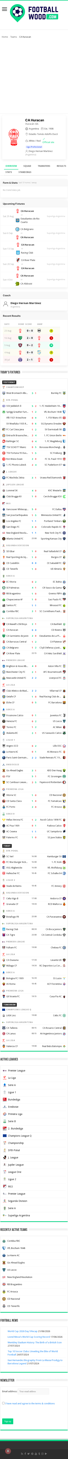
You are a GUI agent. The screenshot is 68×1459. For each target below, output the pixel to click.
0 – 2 (30, 345)
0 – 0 (30, 330)
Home (5, 37)
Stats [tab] (8, 172)
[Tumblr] (39, 1454)
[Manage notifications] (8, 1451)
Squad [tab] (27, 166)
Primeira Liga (15, 1114)
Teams (13, 37)
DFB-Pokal (14, 1150)
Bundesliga (14, 1099)
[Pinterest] (32, 1454)
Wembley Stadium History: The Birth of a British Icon (35, 1342)
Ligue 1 (12, 1092)
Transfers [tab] (44, 166)
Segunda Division (17, 1201)
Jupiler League (16, 1164)
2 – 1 (30, 359)
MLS (10, 1186)
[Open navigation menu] (4, 9)
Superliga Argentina (56, 216)
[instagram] (42, 1454)
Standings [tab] (24, 172)
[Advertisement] (34, 78)
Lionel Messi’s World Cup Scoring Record (29, 1337)
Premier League (16, 1070)
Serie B (12, 1121)
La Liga (12, 1077)
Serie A (12, 1085)
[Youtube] (35, 1454)
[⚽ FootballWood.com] (34, 12)
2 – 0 (30, 337)
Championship (16, 1143)
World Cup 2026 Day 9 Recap (23, 1331)
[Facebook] (25, 1454)
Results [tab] (61, 166)
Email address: (10, 1391)
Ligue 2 (12, 1179)
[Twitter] (28, 1454)
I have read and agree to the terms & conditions (30, 1403)
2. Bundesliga (15, 1128)
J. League (13, 1157)
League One (14, 1172)
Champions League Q (20, 1135)
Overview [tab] (11, 166)
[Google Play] (46, 1454)
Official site (48, 142)
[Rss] (22, 1454)
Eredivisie (13, 1106)
